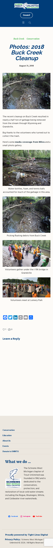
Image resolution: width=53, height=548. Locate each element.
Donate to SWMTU (11, 451)
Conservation (33, 38)
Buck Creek (19, 38)
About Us (7, 441)
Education (7, 435)
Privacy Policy (12, 540)
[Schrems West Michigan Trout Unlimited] (26, 6)
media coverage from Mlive (30, 142)
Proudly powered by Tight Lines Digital (26, 535)
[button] (26, 172)
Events (6, 446)
